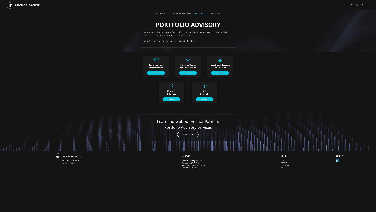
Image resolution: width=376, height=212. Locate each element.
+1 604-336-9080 (191, 168)
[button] (188, 134)
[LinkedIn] (337, 160)
